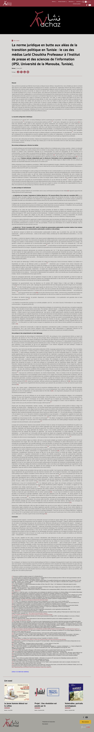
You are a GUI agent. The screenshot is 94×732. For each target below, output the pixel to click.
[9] (12, 594)
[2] (12, 577)
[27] (12, 646)
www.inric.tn (18, 590)
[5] (54, 155)
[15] (17, 324)
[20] (52, 391)
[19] (18, 384)
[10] (12, 600)
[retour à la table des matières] (20, 672)
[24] (13, 638)
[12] (12, 602)
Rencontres (71, 1)
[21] (12, 629)
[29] (13, 652)
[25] (13, 641)
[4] (76, 580)
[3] (79, 122)
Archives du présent (76, 3)
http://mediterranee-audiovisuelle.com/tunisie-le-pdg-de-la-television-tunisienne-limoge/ (33, 614)
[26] (58, 451)
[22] (13, 633)
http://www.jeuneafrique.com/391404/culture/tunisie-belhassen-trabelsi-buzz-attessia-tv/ (31, 667)
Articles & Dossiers (61, 1)
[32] (70, 502)
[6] (77, 156)
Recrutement (45, 724)
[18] (69, 381)
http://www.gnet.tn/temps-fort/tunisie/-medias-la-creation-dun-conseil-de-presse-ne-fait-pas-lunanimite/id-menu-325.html (39, 639)
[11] (12, 601)
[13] (12, 605)
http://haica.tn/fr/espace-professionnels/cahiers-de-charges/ (34, 600)
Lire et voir (78, 1)
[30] (51, 492)
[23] (13, 634)
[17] (26, 381)
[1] (12, 576)
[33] (46, 514)
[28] (13, 650)
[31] (12, 658)
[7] (12, 589)
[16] (12, 612)
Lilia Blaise (16, 650)
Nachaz (53, 1)
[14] (12, 608)
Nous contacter (85, 722)
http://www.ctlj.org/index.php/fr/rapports (38, 613)
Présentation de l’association (48, 721)
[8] (68, 191)
